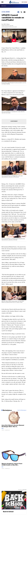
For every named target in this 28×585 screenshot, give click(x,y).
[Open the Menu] (2, 2)
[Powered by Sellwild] (24, 489)
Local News (6, 12)
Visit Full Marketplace (21, 410)
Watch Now (24, 2)
